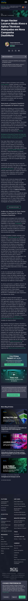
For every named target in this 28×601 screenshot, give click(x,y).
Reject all (14, 597)
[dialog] (14, 590)
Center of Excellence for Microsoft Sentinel (19, 521)
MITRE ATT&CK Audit (5, 525)
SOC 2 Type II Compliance (20, 559)
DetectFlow (3, 510)
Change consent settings (9, 573)
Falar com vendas (13, 395)
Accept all (22, 597)
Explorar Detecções (14, 207)
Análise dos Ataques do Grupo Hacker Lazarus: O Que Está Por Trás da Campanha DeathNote (13, 65)
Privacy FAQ (13, 578)
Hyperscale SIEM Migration (20, 514)
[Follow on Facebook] (12, 51)
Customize (6, 597)
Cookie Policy (21, 573)
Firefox (20, 539)
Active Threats (4, 544)
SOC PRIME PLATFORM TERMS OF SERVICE (13, 577)
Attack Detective (4, 505)
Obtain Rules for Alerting (19, 504)
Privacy (15, 557)
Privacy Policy (6, 592)
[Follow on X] (16, 51)
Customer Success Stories (7, 546)
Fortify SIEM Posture (18, 501)
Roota (2, 550)
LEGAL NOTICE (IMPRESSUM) (18, 575)
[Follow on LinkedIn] (9, 51)
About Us (16, 548)
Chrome (15, 539)
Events (2, 539)
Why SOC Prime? (18, 545)
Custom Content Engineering (4, 528)
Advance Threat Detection (20, 506)
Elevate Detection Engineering (18, 509)
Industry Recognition (18, 550)
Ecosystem (4, 514)
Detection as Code (5, 548)
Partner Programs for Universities (18, 562)
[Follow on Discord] (19, 51)
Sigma (2, 553)
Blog (7, 6)
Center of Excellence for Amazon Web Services (19, 525)
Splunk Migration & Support (20, 528)
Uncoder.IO (16, 534)
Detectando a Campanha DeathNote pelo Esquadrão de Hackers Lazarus (14, 61)
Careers (15, 555)
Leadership (16, 552)
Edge (24, 539)
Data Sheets (3, 541)
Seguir (13, 45)
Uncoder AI (3, 507)
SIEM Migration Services (6, 531)
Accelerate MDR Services (19, 512)
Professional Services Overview (5, 522)
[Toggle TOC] (25, 56)
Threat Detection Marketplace (4, 502)
